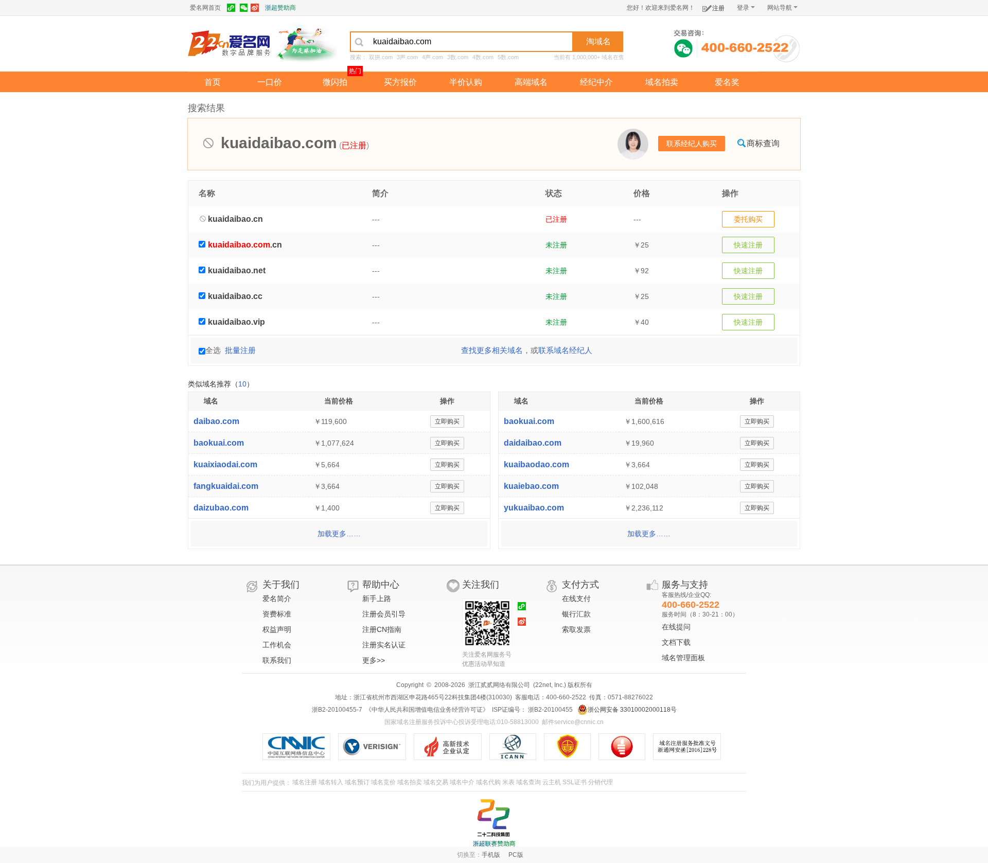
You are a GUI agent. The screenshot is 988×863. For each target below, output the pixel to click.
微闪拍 (335, 82)
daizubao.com (221, 507)
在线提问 (676, 627)
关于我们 (280, 584)
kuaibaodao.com (536, 464)
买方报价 (400, 82)
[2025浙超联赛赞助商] (494, 823)
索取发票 (576, 629)
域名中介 (462, 782)
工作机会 (276, 645)
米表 (508, 782)
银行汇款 (576, 614)
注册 (718, 8)
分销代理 (600, 782)
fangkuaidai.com (225, 486)
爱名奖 (727, 82)
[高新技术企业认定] (451, 746)
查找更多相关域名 (492, 350)
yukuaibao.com (534, 507)
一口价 (269, 82)
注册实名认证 (383, 645)
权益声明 (276, 629)
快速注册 (748, 245)
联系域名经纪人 (565, 350)
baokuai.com (218, 442)
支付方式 (580, 584)
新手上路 (376, 598)
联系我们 (276, 660)
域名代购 (488, 782)
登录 (743, 7)
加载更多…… (339, 534)
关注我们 (480, 584)
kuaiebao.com (531, 486)
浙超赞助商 (280, 7)
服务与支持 (685, 584)
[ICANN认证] (516, 746)
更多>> (373, 660)
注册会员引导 (383, 614)
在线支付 (576, 598)
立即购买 (447, 421)
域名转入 (331, 782)
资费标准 (276, 614)
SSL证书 (574, 782)
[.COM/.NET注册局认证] (376, 746)
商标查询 (763, 143)
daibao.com (216, 421)
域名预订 (357, 782)
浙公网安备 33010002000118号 (632, 709)
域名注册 (304, 782)
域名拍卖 (661, 82)
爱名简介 (276, 598)
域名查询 (528, 782)
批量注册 (240, 350)
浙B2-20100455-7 (337, 709)
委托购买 (748, 219)
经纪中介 (596, 82)
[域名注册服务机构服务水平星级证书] (627, 746)
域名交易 (436, 782)
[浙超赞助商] (306, 43)
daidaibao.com (532, 442)
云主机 (551, 782)
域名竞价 (383, 782)
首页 (212, 82)
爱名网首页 (205, 7)
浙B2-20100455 (549, 709)
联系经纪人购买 (691, 143)
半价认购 (465, 82)
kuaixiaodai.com (225, 464)
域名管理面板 (683, 658)
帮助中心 (380, 584)
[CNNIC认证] (300, 746)
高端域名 (531, 82)
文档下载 (676, 642)
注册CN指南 (381, 629)
